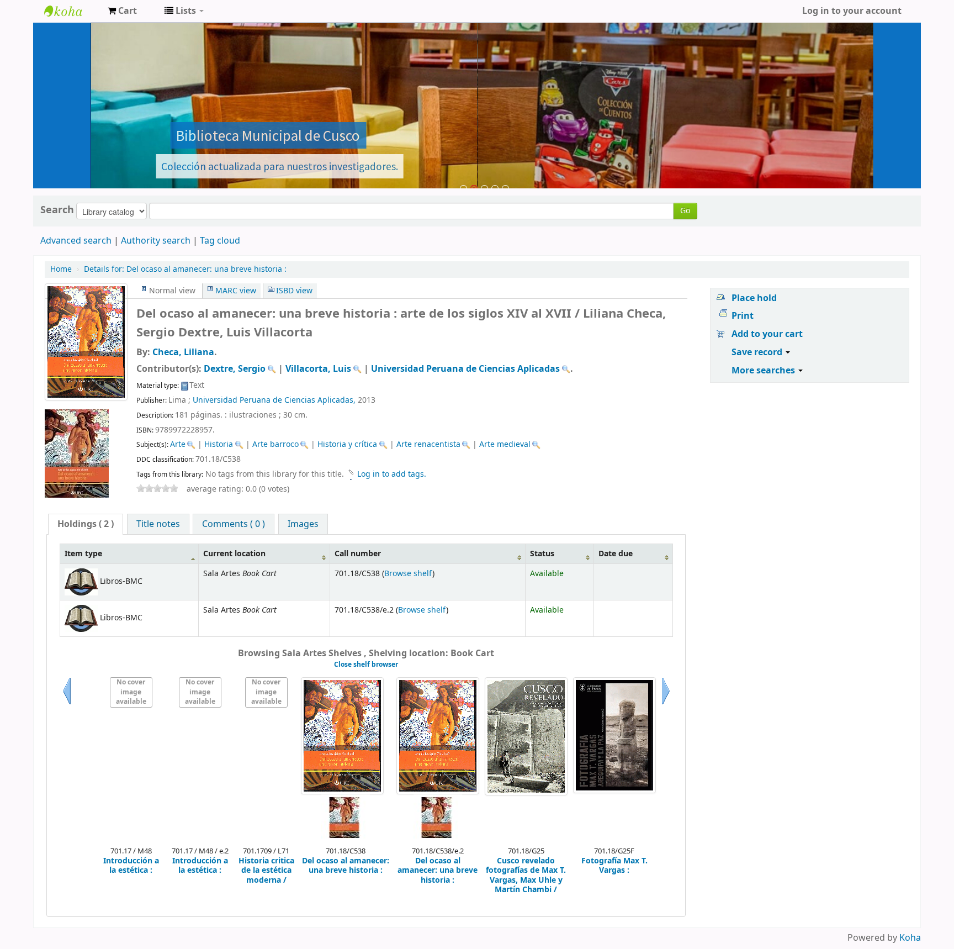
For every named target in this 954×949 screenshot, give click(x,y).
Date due (615, 554)
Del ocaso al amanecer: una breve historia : (185, 269)
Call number (358, 554)
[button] (122, 11)
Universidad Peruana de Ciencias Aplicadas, (274, 400)
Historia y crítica (347, 444)
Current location (234, 554)
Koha (910, 938)
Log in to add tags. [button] (391, 474)
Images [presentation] (303, 524)
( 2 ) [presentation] (85, 524)
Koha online (71, 11)
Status (542, 554)
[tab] (85, 524)
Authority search (155, 240)
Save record (758, 352)
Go (685, 211)
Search (57, 209)
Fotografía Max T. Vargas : (614, 866)
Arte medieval (505, 444)
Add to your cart (767, 334)
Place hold (754, 298)
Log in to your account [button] (852, 11)
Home (61, 269)
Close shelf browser (366, 664)
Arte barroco (275, 444)
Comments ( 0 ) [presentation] (233, 524)
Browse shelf (408, 573)
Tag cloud (220, 240)
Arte (178, 444)
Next (665, 704)
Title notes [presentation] (158, 524)
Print (743, 316)
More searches (764, 370)
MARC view (235, 291)
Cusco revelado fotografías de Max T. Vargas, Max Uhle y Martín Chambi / (526, 875)
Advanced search (76, 240)
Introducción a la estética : (131, 866)
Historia (218, 444)
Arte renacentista (428, 444)
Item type (83, 554)
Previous (66, 704)
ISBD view (294, 291)
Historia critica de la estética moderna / (266, 870)
